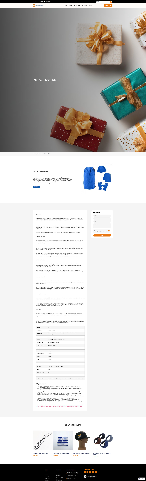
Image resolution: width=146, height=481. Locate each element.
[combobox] (103, 2)
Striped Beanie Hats (50, 406)
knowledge (84, 5)
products (76, 5)
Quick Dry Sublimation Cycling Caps (61, 406)
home (66, 5)
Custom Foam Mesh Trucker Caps (68, 405)
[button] (111, 164)
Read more (35, 455)
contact (91, 5)
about (70, 5)
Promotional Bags (59, 477)
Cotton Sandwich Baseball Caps (75, 406)
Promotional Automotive (58, 475)
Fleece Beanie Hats (42, 406)
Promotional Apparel (60, 472)
